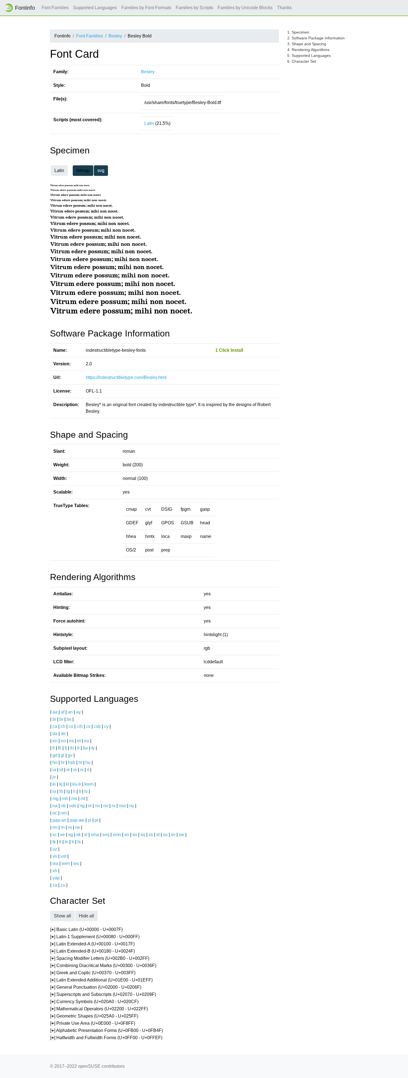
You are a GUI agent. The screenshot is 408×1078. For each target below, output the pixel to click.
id (61, 769)
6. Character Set (301, 61)
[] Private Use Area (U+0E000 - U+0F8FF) (92, 1023)
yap (56, 877)
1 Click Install (229, 350)
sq (142, 834)
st (158, 834)
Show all (62, 915)
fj (66, 748)
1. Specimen (298, 32)
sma (95, 834)
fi (53, 748)
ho (54, 762)
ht (80, 762)
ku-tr (76, 784)
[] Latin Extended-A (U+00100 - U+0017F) (92, 944)
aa (54, 712)
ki (54, 784)
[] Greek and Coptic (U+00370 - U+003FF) (92, 972)
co (71, 726)
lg (68, 791)
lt (80, 791)
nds (72, 805)
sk (78, 834)
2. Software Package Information (316, 38)
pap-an (59, 820)
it (88, 769)
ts (79, 841)
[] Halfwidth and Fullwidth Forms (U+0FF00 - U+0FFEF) (106, 1037)
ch (63, 726)
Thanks (284, 7)
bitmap (83, 170)
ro (70, 827)
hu (87, 762)
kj (60, 784)
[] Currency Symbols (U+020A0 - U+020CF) (94, 1001)
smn (117, 834)
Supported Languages (95, 7)
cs (88, 726)
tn (66, 841)
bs (69, 719)
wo (76, 863)
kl (67, 784)
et (79, 740)
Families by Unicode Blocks (245, 7)
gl (62, 755)
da (54, 733)
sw (181, 834)
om (64, 813)
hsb (71, 762)
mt (82, 798)
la (54, 791)
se (62, 834)
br (61, 719)
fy (93, 748)
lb (61, 791)
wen (66, 863)
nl (90, 805)
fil (59, 748)
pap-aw (77, 820)
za (54, 885)
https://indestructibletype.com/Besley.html (126, 377)
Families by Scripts (194, 7)
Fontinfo (25, 8)
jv (54, 777)
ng (82, 805)
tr (73, 841)
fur (85, 748)
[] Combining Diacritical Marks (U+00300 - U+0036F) (103, 965)
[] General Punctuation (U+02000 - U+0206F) (95, 987)
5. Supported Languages (309, 55)
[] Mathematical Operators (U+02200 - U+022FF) (99, 1008)
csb (97, 726)
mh (65, 798)
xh (54, 870)
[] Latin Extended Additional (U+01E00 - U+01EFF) (101, 980)
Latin (149, 123)
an (70, 712)
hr (63, 762)
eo (63, 740)
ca (54, 726)
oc (54, 813)
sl (85, 834)
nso (122, 805)
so (134, 834)
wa (55, 863)
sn (126, 834)
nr (113, 805)
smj (105, 834)
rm (54, 827)
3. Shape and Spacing (306, 44)
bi (54, 719)
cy (106, 726)
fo (72, 748)
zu (63, 885)
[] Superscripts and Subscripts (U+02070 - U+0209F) (103, 994)
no (105, 805)
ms (74, 798)
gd (54, 755)
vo (54, 856)
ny (131, 805)
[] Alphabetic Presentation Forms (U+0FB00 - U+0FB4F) (106, 1030)
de (63, 733)
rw (77, 827)
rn (63, 827)
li (74, 791)
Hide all (86, 915)
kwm (89, 784)
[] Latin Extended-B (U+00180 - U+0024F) (92, 951)
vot (63, 856)
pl (89, 820)
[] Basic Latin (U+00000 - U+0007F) (86, 929)
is (82, 769)
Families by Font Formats (146, 7)
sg (70, 834)
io (75, 769)
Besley (115, 36)
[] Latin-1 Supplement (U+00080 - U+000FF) (95, 936)
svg (100, 170)
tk (54, 841)
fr (78, 748)
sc (54, 834)
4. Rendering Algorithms (308, 49)
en (54, 740)
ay (78, 712)
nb (63, 805)
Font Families (55, 7)
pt (96, 820)
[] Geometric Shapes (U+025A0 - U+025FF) (94, 1016)
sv (173, 834)
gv (70, 755)
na (54, 805)
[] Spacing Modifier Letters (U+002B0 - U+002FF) (99, 958)
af (62, 712)
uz (54, 849)
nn (97, 805)
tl (60, 841)
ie (68, 769)
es (71, 740)
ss (150, 834)
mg (55, 798)
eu (86, 740)
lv (86, 791)
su (165, 834)
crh (80, 726)
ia (54, 769)
